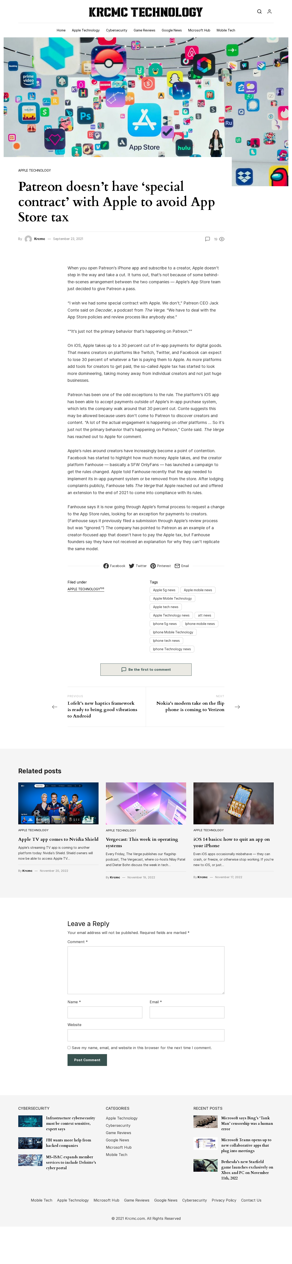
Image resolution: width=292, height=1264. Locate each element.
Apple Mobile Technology (172, 598)
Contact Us (251, 1200)
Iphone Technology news (172, 649)
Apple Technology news (171, 615)
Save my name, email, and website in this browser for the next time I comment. (142, 1047)
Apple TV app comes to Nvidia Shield (58, 839)
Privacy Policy (224, 1200)
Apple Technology (86, 30)
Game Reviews (144, 30)
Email (156, 1002)
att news (204, 615)
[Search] (259, 11)
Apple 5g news (164, 590)
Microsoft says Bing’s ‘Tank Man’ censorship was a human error (247, 1124)
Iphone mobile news (200, 624)
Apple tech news (165, 607)
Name (74, 1002)
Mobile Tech (226, 30)
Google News (172, 30)
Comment (78, 941)
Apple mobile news (198, 590)
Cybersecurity (116, 30)
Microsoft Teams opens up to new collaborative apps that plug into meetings (246, 1145)
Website (74, 1024)
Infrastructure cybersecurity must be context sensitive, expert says (70, 1124)
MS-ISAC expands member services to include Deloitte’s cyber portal (71, 1163)
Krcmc (39, 239)
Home (61, 30)
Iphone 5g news (165, 624)
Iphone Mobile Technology (173, 632)
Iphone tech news (166, 640)
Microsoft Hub (199, 30)
